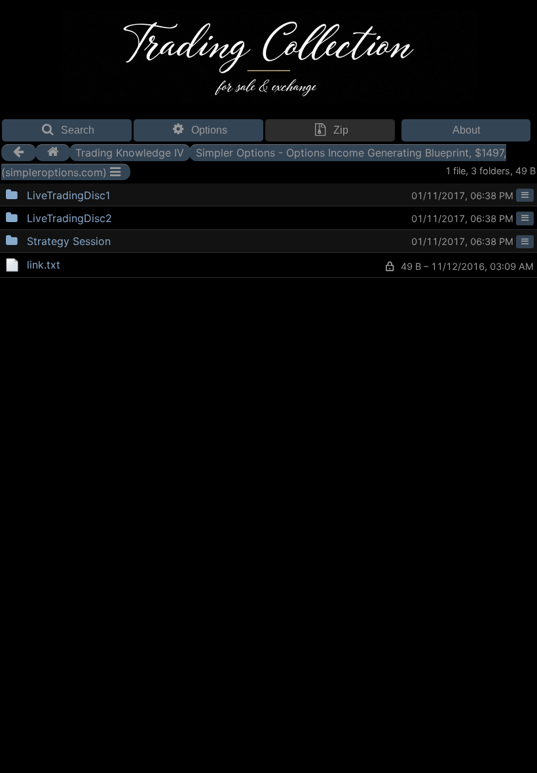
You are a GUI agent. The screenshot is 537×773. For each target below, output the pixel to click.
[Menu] (525, 195)
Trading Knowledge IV (129, 152)
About (466, 130)
